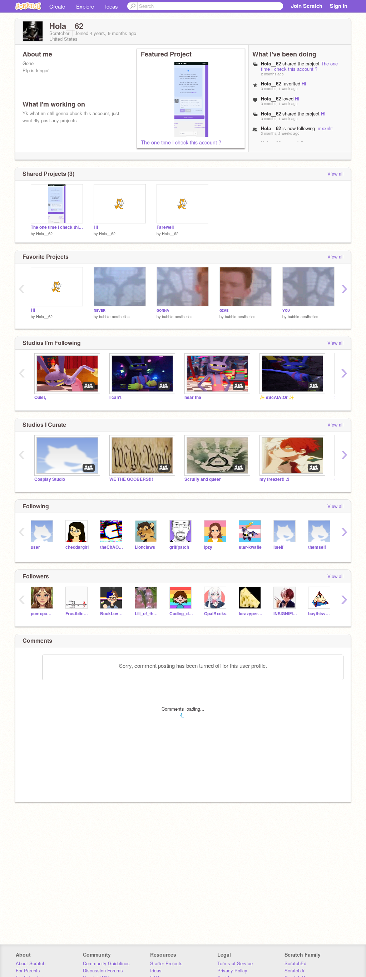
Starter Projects (166, 963)
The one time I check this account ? (181, 142)
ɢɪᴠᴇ (223, 310)
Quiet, (40, 397)
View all (335, 173)
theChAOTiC (112, 547)
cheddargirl (77, 547)
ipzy (208, 547)
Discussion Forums (103, 970)
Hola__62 (44, 233)
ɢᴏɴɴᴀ (163, 310)
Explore (85, 6)
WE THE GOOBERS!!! (131, 479)
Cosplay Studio (49, 479)
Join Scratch (306, 6)
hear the (192, 397)
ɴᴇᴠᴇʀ (99, 310)
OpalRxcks (215, 614)
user (35, 547)
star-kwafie (250, 547)
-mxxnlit (324, 128)
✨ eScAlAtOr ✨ (276, 397)
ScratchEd (295, 963)
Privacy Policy (232, 970)
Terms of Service (235, 963)
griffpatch (179, 547)
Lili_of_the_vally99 (147, 614)
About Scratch (30, 963)
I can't (115, 397)
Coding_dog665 (181, 614)
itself (278, 547)
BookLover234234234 (112, 614)
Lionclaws (145, 547)
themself (317, 547)
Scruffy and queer (202, 479)
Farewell (165, 227)
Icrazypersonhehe (251, 614)
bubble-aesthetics (114, 316)
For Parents (28, 970)
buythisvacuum (320, 614)
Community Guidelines (106, 963)
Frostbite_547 (77, 614)
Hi (304, 83)
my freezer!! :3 (274, 479)
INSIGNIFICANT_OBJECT (285, 614)
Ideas (111, 6)
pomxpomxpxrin (43, 614)
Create (57, 6)
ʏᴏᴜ (286, 310)
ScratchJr (295, 970)
